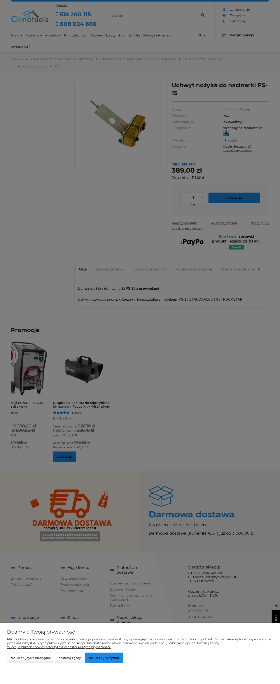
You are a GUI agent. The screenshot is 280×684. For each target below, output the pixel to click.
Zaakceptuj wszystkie (104, 658)
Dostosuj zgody (70, 658)
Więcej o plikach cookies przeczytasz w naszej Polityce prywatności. (59, 647)
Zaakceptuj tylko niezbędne (30, 658)
